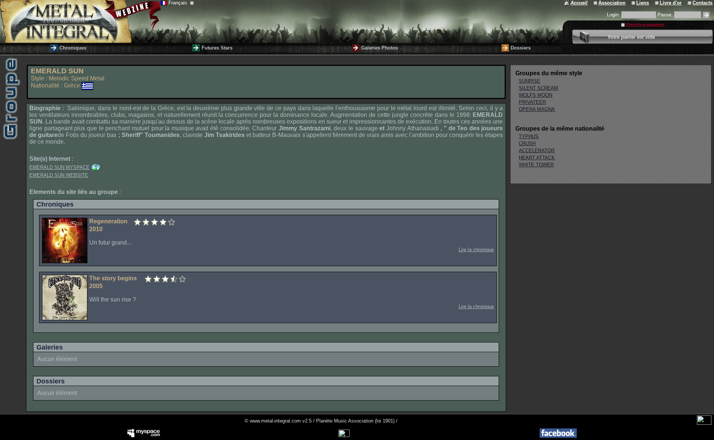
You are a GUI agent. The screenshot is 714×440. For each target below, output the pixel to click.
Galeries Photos (379, 48)
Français (178, 3)
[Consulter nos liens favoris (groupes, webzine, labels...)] (633, 3)
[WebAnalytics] (704, 423)
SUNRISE (529, 81)
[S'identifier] (706, 15)
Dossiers (521, 48)
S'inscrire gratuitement (645, 24)
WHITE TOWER (536, 165)
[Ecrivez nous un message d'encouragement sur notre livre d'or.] (657, 3)
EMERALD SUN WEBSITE (58, 175)
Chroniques (73, 48)
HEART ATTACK (537, 157)
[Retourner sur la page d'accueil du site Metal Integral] (80, 21)
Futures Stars (217, 48)
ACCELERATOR (536, 150)
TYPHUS (528, 136)
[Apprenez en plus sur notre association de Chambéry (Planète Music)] (596, 3)
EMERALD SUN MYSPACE (59, 167)
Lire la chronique (476, 249)
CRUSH (527, 143)
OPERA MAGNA (537, 109)
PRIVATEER (532, 102)
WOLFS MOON (535, 95)
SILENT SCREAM (538, 88)
